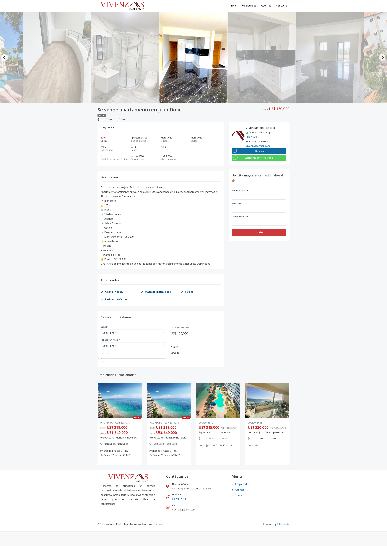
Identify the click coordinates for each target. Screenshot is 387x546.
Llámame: (259, 151)
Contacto (281, 5)
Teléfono (237, 203)
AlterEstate (283, 524)
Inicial (105, 353)
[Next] (382, 57)
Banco (105, 326)
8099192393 (252, 137)
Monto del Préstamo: (180, 327)
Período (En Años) (110, 339)
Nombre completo (242, 190)
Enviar (260, 232)
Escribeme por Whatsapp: (258, 157)
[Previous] (5, 57)
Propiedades (248, 5)
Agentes (266, 5)
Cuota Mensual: (177, 347)
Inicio (234, 5)
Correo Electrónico (242, 216)
